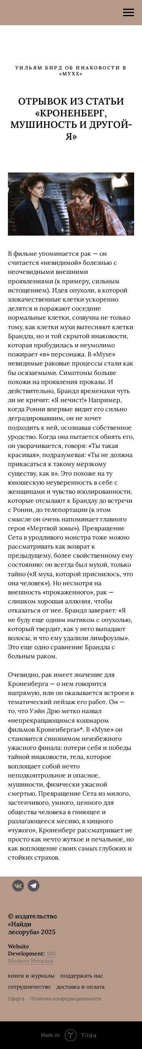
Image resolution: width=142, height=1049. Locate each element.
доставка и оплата (80, 986)
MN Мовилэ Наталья (32, 957)
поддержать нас (81, 975)
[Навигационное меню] (128, 13)
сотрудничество (29, 986)
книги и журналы (31, 975)
